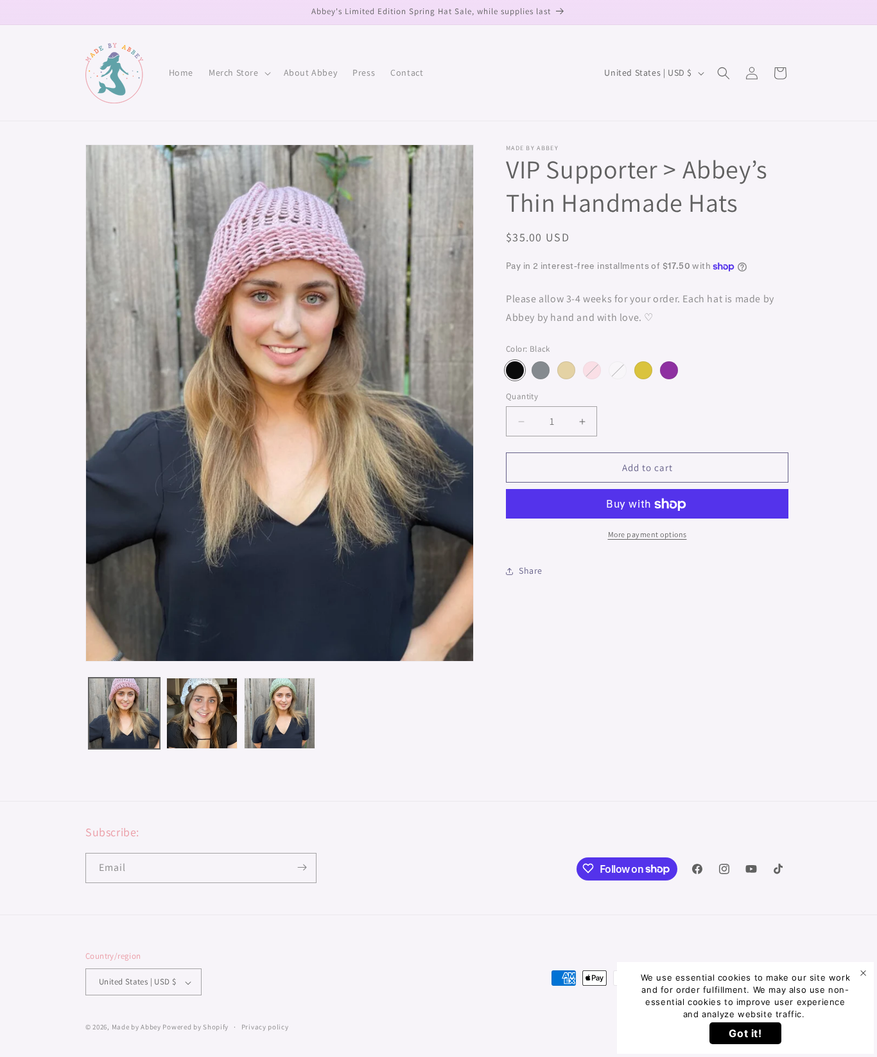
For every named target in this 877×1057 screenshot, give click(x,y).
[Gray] (541, 370)
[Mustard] (643, 370)
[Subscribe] (302, 867)
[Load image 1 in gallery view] (124, 713)
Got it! (745, 1033)
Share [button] (531, 570)
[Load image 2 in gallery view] (202, 713)
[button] (238, 72)
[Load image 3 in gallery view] (279, 713)
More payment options (647, 535)
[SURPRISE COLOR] (618, 370)
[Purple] (669, 370)
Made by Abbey (136, 1027)
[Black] (515, 370)
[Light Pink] (592, 370)
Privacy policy (265, 1027)
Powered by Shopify (195, 1027)
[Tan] (566, 370)
